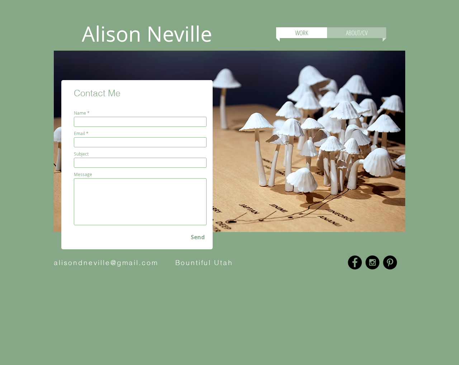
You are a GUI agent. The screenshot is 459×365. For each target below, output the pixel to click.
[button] (442, 131)
